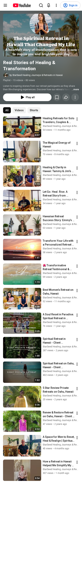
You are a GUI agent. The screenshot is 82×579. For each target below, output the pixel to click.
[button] (41, 35)
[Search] (41, 5)
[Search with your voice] (48, 5)
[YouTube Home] (21, 5)
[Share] (66, 97)
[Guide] (5, 5)
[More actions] (75, 97)
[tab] (7, 110)
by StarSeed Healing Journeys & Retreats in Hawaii (36, 75)
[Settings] (56, 5)
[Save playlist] (57, 97)
